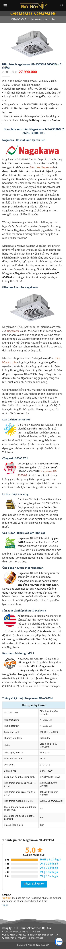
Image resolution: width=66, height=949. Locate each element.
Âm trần (50, 19)
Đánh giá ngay (34, 884)
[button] (5, 5)
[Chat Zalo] (59, 942)
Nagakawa (36, 19)
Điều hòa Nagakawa (41, 167)
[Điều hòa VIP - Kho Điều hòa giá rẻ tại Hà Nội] (33, 5)
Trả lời (5, 904)
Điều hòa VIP (18, 19)
